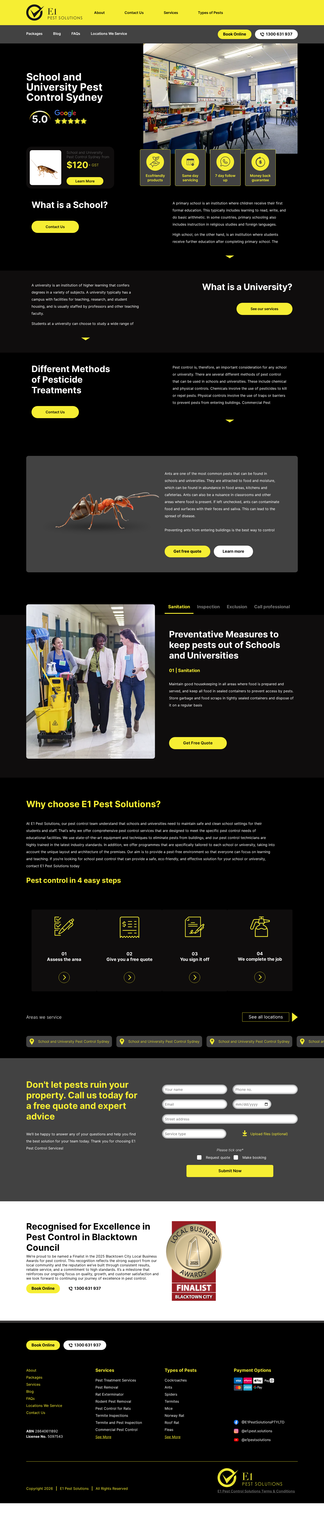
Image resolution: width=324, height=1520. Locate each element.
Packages (34, 33)
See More (103, 1437)
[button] (122, 442)
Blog (57, 33)
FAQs (75, 33)
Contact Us (134, 12)
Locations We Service (109, 33)
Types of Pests (210, 12)
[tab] (179, 609)
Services (171, 12)
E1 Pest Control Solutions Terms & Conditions (256, 1491)
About (99, 12)
